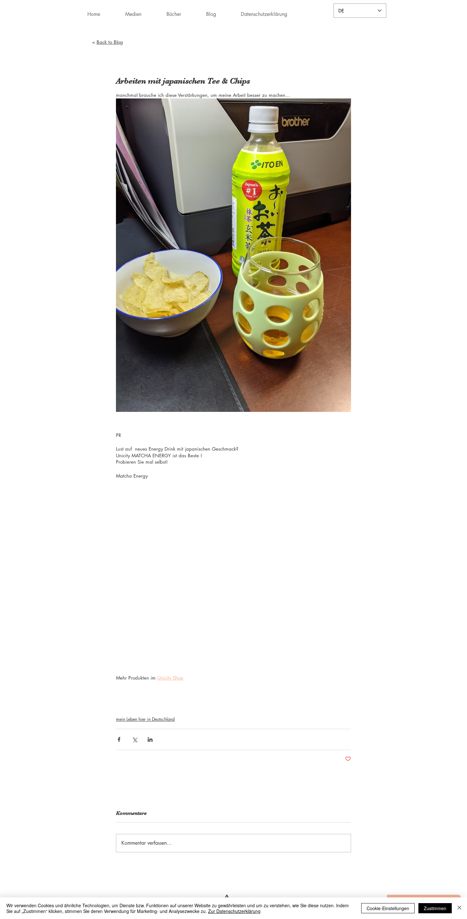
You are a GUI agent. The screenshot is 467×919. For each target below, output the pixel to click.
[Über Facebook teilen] (119, 739)
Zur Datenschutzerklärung (234, 911)
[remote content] (233, 573)
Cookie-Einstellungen (388, 908)
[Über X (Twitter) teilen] (135, 739)
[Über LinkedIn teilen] (150, 739)
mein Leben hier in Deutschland (145, 719)
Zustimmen (435, 908)
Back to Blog (110, 42)
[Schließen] (459, 908)
